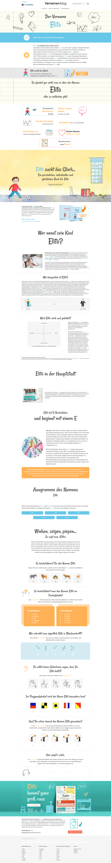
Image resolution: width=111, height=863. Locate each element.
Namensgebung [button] (65, 8)
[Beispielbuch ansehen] (75, 72)
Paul (54, 257)
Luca (40, 859)
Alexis (57, 853)
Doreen (58, 856)
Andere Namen (73, 132)
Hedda (58, 860)
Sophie (23, 850)
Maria (23, 851)
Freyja (57, 851)
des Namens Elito (44, 122)
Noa (57, 859)
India (68, 618)
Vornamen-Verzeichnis (29, 838)
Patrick (86, 258)
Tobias (83, 258)
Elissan (44, 292)
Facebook (75, 851)
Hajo (57, 857)
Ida (35, 618)
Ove (57, 855)
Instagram (75, 852)
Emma (23, 857)
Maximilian (41, 850)
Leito (55, 513)
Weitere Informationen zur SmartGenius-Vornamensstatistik (62, 359)
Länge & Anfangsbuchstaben (32, 132)
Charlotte (24, 852)
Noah (40, 853)
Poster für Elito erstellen (33, 805)
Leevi (57, 850)
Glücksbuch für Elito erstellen (55, 184)
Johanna (24, 859)
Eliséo (52, 292)
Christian (47, 259)
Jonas (49, 257)
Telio (52, 508)
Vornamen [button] (44, 8)
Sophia (23, 860)
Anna (23, 855)
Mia (23, 856)
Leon (46, 257)
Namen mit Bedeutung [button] (54, 8)
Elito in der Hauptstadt (71, 122)
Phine (57, 852)
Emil (35, 614)
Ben (87, 255)
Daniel (52, 259)
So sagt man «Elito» (65, 111)
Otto (35, 622)
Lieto (78, 513)
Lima (68, 616)
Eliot (32, 513)
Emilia (23, 853)
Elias (40, 852)
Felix (40, 855)
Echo (68, 614)
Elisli (48, 292)
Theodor (36, 620)
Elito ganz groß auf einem (64, 143)
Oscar (68, 622)
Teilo (43, 517)
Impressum (76, 850)
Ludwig (36, 616)
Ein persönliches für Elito (47, 111)
